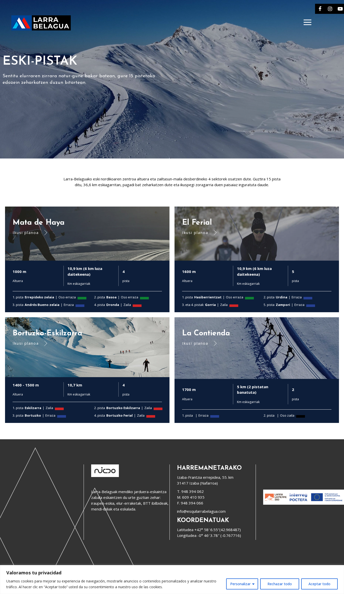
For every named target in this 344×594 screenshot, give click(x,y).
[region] (172, 579)
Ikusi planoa (26, 232)
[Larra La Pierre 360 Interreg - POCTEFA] (303, 503)
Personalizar (240, 583)
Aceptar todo (319, 583)
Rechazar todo (279, 583)
